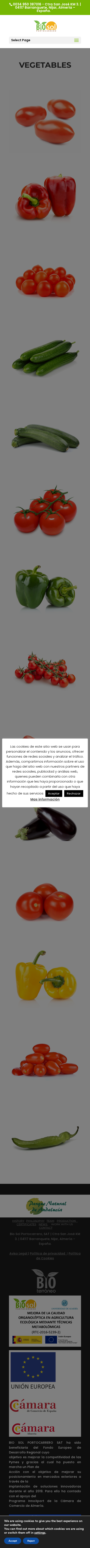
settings (39, 1533)
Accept (13, 1541)
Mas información (45, 799)
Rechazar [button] (74, 793)
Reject (31, 1541)
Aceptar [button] (54, 793)
